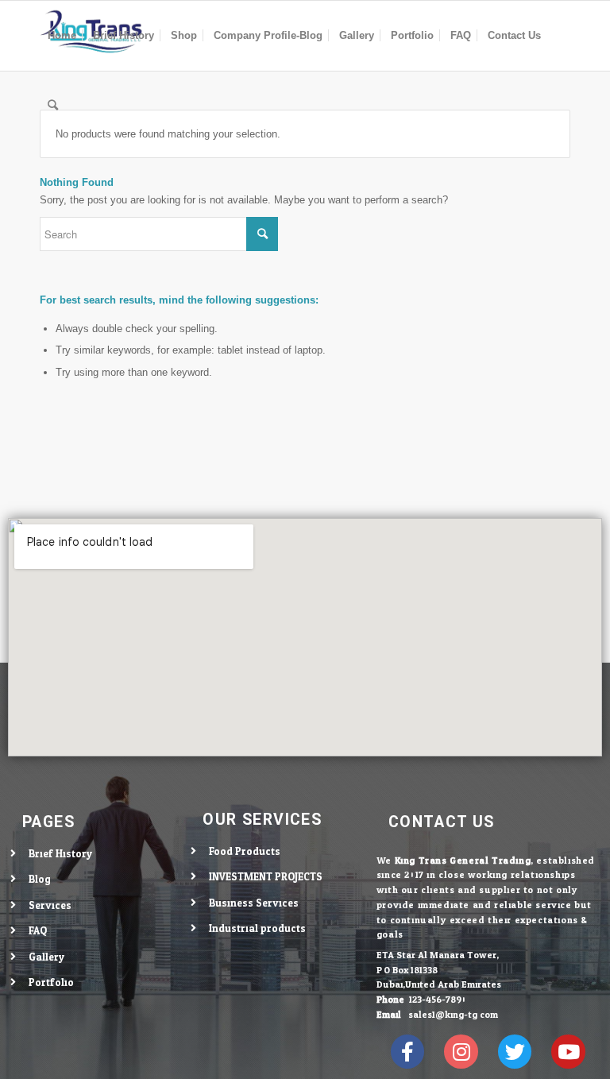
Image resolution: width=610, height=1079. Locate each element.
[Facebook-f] (408, 1052)
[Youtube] (568, 1052)
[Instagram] (461, 1052)
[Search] (53, 106)
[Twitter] (515, 1052)
